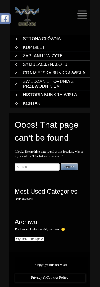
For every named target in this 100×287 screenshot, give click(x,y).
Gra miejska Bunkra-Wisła (54, 73)
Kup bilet (34, 47)
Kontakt (33, 103)
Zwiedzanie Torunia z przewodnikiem (48, 84)
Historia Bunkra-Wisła (50, 95)
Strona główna (42, 39)
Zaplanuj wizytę (43, 56)
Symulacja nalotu (45, 64)
